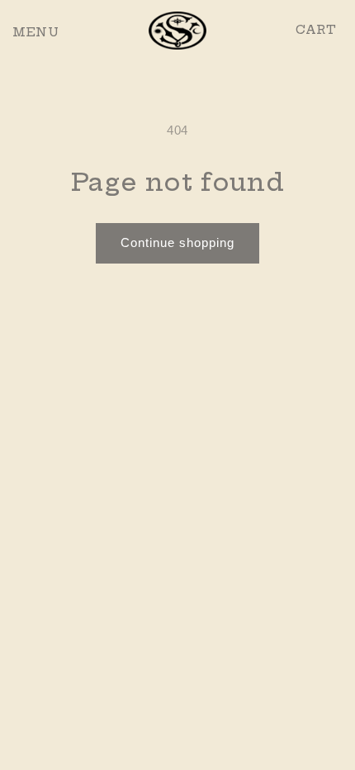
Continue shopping (177, 242)
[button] (20, 30)
